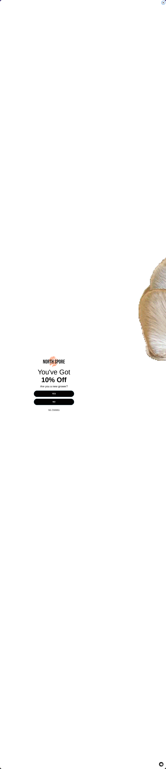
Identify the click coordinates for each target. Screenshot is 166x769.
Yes (54, 394)
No (54, 402)
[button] (161, 764)
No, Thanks (54, 410)
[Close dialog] (163, 3)
